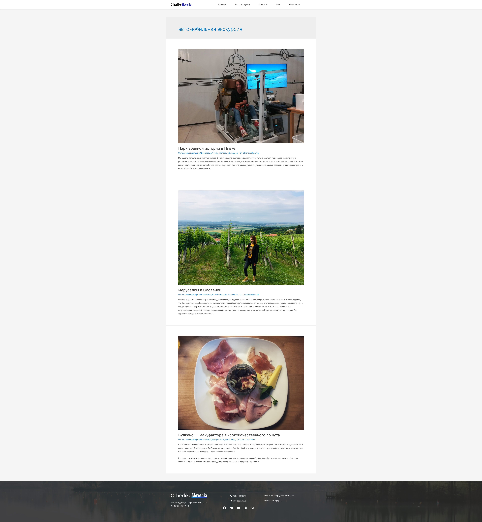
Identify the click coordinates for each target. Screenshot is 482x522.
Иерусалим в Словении (199, 290)
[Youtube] (238, 508)
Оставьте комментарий (189, 153)
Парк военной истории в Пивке (206, 148)
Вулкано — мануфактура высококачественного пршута (229, 435)
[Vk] (231, 508)
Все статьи (206, 153)
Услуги (261, 4)
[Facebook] (224, 508)
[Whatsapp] (252, 508)
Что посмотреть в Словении (225, 153)
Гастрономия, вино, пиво (223, 439)
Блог (278, 4)
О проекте (294, 4)
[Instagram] (245, 508)
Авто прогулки (242, 4)
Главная (222, 4)
